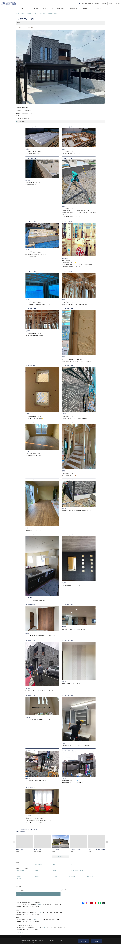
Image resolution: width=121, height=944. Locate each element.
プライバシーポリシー (51, 940)
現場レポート (64, 890)
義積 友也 (37, 876)
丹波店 (54, 864)
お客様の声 (64, 894)
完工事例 (18, 894)
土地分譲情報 (73, 9)
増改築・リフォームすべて (77, 870)
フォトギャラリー (20, 890)
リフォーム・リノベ (48, 9)
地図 (40, 904)
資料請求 (104, 3)
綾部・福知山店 (38, 864)
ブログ (99, 9)
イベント (111, 3)
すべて (18, 864)
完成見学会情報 (60, 9)
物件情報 (118, 3)
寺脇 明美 (19, 876)
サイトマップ (20, 932)
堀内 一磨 (90, 876)
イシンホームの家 (34, 9)
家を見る (22, 9)
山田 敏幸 (73, 876)
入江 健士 (55, 876)
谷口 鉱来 (19, 878)
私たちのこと (86, 9)
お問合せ (97, 3)
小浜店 (72, 864)
